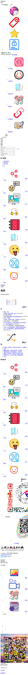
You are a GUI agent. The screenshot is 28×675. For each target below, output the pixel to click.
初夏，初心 (13, 313)
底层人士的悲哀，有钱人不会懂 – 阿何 (13, 353)
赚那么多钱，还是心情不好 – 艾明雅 (12, 350)
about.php (5, 163)
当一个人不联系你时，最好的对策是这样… (14, 328)
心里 (4, 348)
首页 (2, 285)
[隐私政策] (14, 49)
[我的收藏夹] (14, 38)
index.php (5, 162)
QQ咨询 (3, 670)
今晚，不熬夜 (15, 319)
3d (4, 166)
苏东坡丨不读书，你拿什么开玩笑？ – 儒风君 (14, 347)
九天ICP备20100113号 (6, 554)
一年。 (5, 356)
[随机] (14, 16)
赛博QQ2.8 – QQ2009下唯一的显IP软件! (13, 355)
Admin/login (6, 161)
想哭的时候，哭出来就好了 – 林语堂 (12, 351)
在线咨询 (3, 673)
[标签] (14, 27)
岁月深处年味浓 (17, 316)
